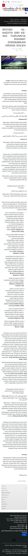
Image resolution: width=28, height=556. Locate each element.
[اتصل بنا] (8, 1)
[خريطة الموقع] (3, 1)
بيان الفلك (4, 508)
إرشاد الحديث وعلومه (6, 492)
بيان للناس (4, 485)
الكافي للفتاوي (4, 490)
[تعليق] (6, 1)
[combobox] (14, 5)
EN (14, 1)
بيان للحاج (4, 501)
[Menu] (14, 13)
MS (15, 1)
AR (12, 1)
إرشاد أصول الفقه (5, 494)
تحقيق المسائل (4, 497)
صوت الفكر (4, 506)
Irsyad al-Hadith (22, 481)
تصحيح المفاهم (4, 504)
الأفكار (3, 499)
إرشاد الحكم (4, 488)
